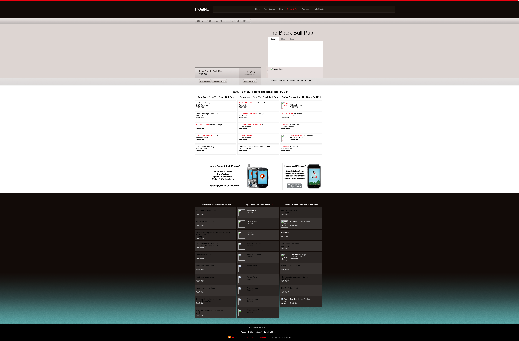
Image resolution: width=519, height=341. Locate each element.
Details (273, 39)
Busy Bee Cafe (300, 221)
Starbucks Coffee (301, 137)
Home (257, 9)
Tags (292, 39)
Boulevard (286, 233)
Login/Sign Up (318, 9)
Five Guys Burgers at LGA (207, 137)
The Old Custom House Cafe (251, 126)
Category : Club (216, 21)
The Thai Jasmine (246, 137)
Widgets (262, 337)
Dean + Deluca (291, 115)
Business (305, 9)
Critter (250, 233)
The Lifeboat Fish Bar (251, 115)
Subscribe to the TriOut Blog (242, 337)
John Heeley (252, 211)
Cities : (200, 21)
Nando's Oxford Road (252, 104)
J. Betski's (298, 256)
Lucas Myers (252, 222)
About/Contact (269, 9)
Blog (281, 9)
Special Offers (292, 9)
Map (283, 39)
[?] (272, 205)
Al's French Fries (210, 125)
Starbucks (296, 104)
